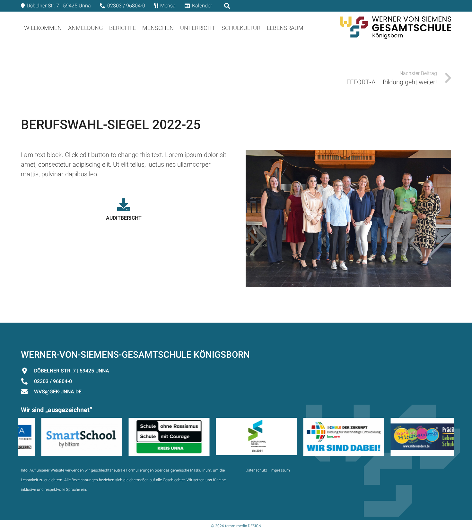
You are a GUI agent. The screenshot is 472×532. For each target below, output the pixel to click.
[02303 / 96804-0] (27, 381)
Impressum (280, 470)
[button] (308, 27)
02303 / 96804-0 (53, 381)
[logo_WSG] (395, 27)
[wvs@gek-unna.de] (27, 392)
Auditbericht (124, 218)
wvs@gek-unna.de (58, 392)
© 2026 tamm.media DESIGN (236, 526)
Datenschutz (256, 470)
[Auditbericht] (123, 204)
